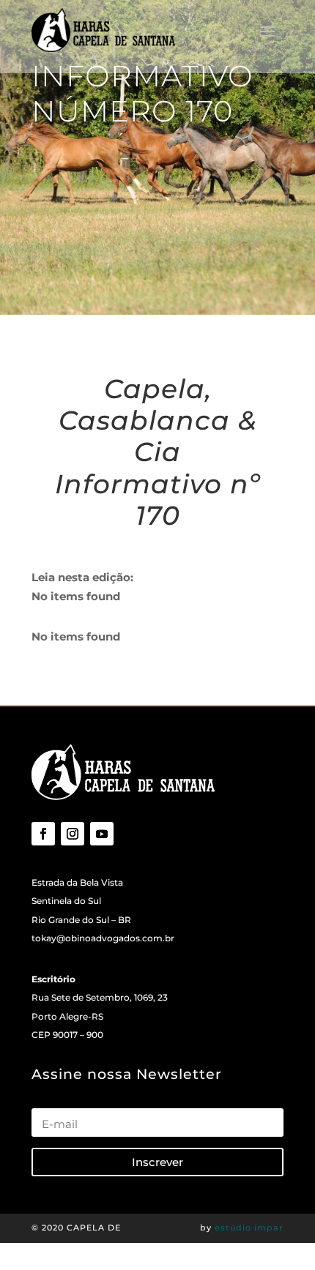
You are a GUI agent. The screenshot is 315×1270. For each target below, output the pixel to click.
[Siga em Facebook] (43, 833)
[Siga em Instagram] (72, 833)
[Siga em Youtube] (102, 833)
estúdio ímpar (249, 1227)
